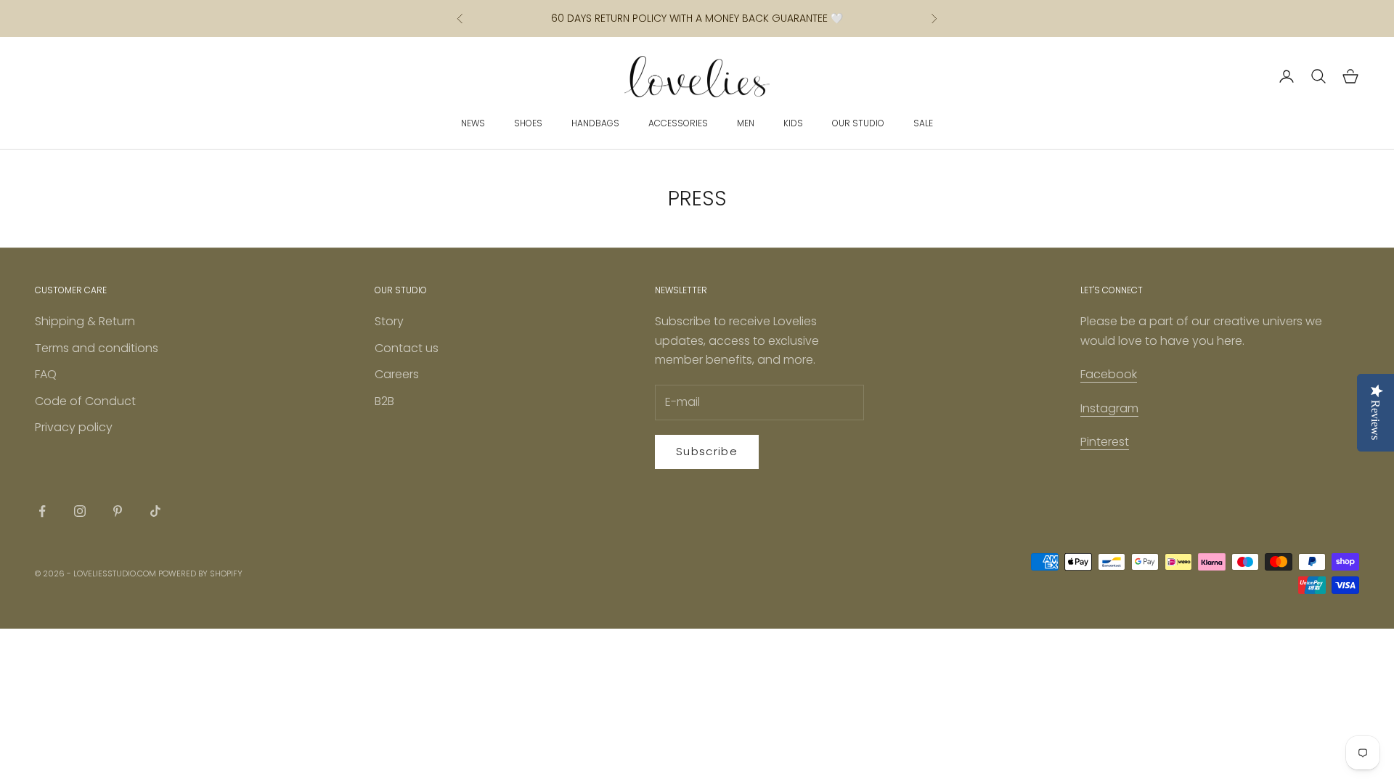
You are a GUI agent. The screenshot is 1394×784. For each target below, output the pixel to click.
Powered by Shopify (200, 573)
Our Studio (858, 123)
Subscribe (707, 451)
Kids (793, 123)
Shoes (528, 123)
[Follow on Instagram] (80, 511)
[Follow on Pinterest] (117, 511)
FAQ (46, 374)
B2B (384, 401)
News (473, 123)
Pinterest (1104, 441)
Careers (397, 374)
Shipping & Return (85, 321)
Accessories (678, 123)
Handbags (595, 123)
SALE (923, 123)
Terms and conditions (96, 348)
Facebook (1108, 374)
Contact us (407, 348)
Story (389, 321)
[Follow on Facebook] (42, 511)
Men (745, 123)
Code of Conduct (85, 401)
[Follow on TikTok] (155, 511)
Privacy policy (74, 427)
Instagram (1109, 408)
